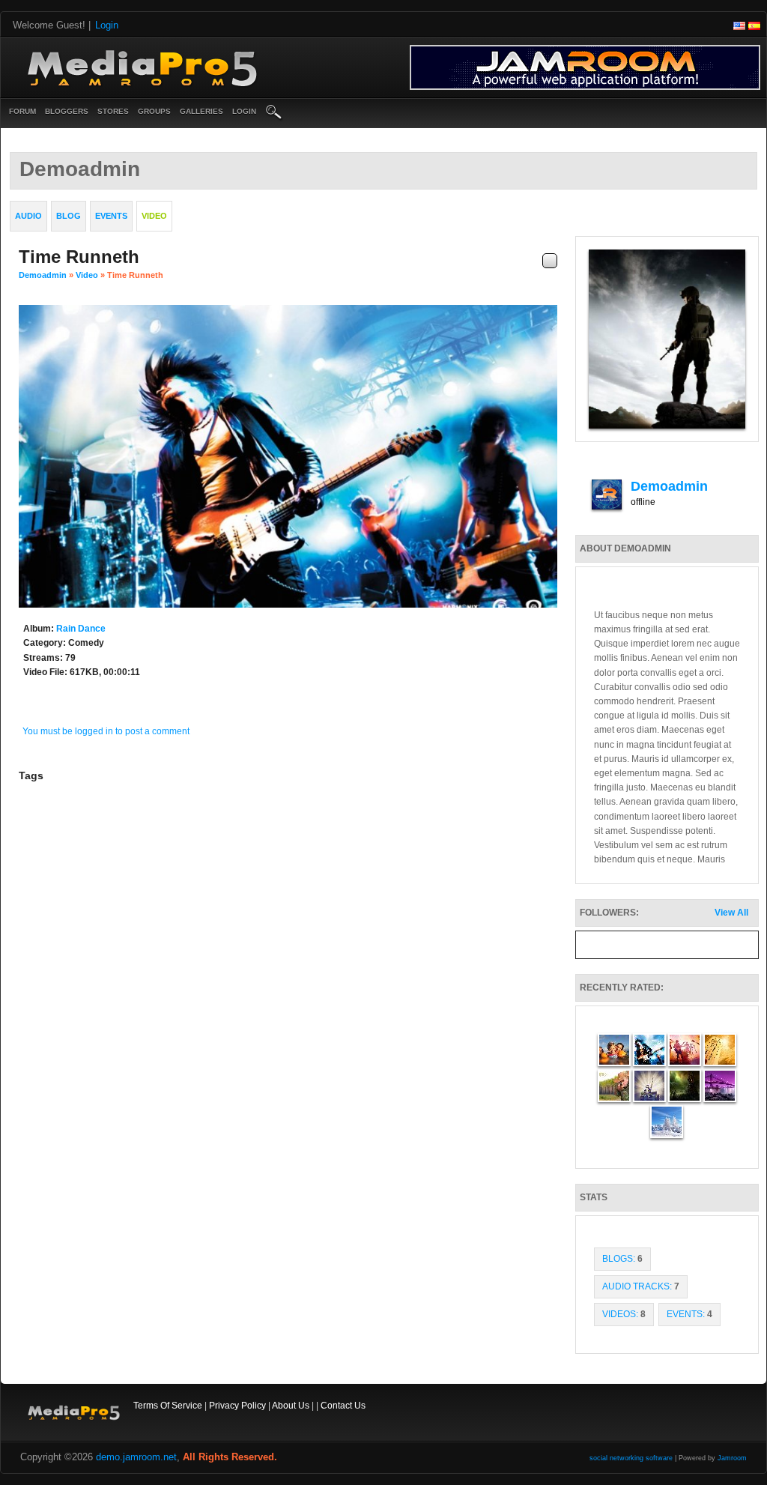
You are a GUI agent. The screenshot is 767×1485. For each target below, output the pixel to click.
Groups (154, 111)
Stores (113, 111)
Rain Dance (81, 628)
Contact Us (343, 1405)
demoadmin (43, 274)
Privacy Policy (237, 1405)
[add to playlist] (549, 260)
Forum (22, 111)
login (244, 111)
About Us (290, 1405)
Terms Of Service (167, 1405)
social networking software (631, 1458)
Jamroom (732, 1458)
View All (731, 912)
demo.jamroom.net (136, 1457)
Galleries (201, 111)
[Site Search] (274, 113)
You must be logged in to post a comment (106, 731)
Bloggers (66, 111)
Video (87, 274)
